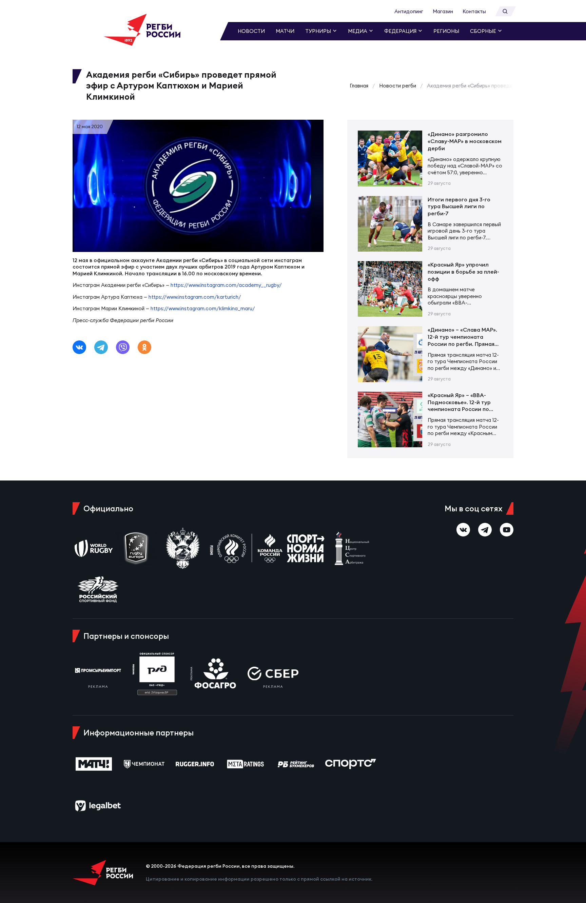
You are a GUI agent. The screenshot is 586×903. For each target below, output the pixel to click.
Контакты (474, 11)
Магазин (443, 11)
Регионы (446, 31)
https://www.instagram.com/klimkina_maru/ (203, 308)
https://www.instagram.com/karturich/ (195, 297)
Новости (251, 31)
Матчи (285, 31)
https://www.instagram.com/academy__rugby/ (226, 285)
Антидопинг (408, 11)
